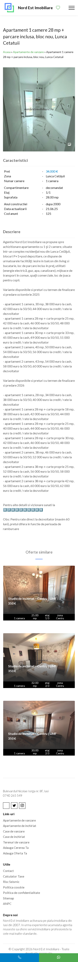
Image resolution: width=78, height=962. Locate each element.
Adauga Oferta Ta (15, 853)
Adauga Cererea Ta (16, 847)
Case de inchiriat (14, 836)
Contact (8, 871)
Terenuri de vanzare (16, 842)
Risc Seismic (11, 881)
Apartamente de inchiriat (19, 826)
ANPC (7, 903)
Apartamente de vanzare (28, 52)
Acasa (7, 52)
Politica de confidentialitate (21, 892)
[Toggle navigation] (72, 8)
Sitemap (8, 898)
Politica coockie (13, 887)
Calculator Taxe (13, 876)
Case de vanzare (14, 831)
